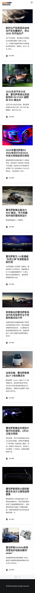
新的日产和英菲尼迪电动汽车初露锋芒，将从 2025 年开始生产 (17, 31)
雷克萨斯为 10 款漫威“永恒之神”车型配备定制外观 (17, 259)
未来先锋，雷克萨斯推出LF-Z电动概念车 (17, 374)
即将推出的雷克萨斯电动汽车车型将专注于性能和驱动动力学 (17, 315)
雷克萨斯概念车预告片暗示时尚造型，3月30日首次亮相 (17, 431)
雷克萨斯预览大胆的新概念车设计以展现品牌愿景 (17, 491)
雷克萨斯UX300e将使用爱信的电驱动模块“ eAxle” (17, 550)
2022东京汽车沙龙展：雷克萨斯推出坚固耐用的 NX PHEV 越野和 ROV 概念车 (17, 95)
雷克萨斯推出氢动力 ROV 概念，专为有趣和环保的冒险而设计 (16, 213)
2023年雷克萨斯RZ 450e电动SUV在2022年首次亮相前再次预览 (17, 153)
